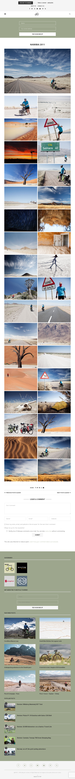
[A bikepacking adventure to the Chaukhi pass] (19, 654)
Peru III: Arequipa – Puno (11, 694)
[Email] (40, 8)
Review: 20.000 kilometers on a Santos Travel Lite (34, 727)
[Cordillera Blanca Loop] (19, 628)
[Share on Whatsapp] (41, 487)
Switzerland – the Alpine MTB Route (49, 3)
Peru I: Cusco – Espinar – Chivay (49, 694)
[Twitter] (32, 8)
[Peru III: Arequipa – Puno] (19, 680)
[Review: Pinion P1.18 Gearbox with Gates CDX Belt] (9, 718)
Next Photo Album (63, 492)
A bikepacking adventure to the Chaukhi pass (17, 667)
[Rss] (45, 8)
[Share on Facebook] (35, 487)
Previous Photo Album (13, 492)
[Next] (36, 2)
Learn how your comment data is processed (44, 542)
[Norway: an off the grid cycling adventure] (9, 751)
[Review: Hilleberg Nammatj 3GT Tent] (9, 707)
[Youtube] (37, 8)
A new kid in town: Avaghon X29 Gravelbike (52, 667)
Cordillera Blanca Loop (11, 641)
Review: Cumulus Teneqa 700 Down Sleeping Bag (34, 738)
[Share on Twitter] (37, 487)
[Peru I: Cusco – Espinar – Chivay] (55, 680)
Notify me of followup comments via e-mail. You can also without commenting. (36, 531)
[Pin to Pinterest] (39, 487)
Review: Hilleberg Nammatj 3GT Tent (29, 704)
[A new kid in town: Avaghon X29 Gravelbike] (55, 654)
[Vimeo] (42, 8)
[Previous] (34, 2)
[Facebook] (29, 8)
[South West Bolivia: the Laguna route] (55, 628)
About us (33, 6)
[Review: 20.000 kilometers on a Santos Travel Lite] (9, 729)
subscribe (48, 531)
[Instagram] (34, 8)
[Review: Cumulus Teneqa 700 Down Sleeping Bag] (9, 740)
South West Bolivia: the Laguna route (51, 641)
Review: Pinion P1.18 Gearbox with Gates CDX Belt (34, 715)
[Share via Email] (43, 487)
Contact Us (41, 6)
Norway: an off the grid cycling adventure (31, 749)
